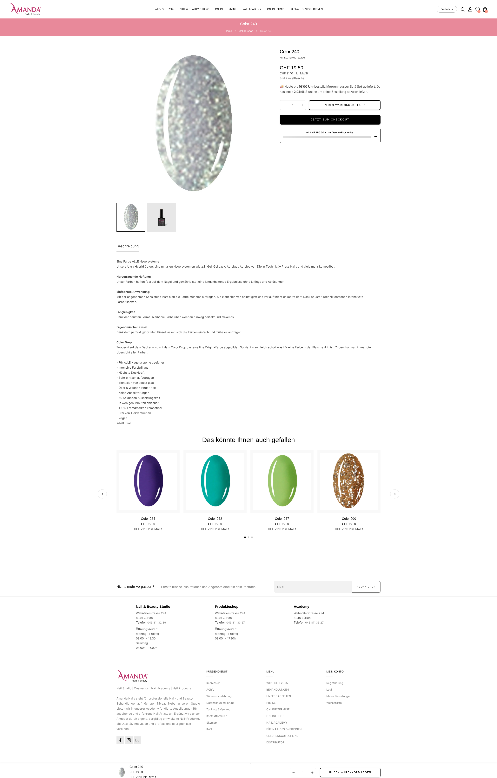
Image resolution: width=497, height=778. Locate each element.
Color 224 (148, 518)
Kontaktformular (216, 716)
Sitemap (211, 722)
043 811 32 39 (156, 622)
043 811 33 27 (235, 622)
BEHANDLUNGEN (277, 689)
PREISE (270, 702)
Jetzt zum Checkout (330, 119)
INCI (209, 729)
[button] (245, 537)
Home (228, 30)
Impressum (213, 683)
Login (329, 689)
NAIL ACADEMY (276, 722)
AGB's (210, 689)
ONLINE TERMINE (277, 709)
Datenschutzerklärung (220, 702)
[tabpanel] (131, 217)
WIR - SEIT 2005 (277, 683)
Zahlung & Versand (218, 709)
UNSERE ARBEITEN (278, 696)
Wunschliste (334, 702)
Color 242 (215, 518)
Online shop (246, 30)
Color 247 (282, 518)
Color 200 (349, 518)
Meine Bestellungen (338, 696)
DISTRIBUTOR (275, 742)
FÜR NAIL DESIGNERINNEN (284, 729)
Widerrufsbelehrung (219, 696)
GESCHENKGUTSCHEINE (282, 735)
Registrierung (334, 683)
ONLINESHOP (275, 716)
